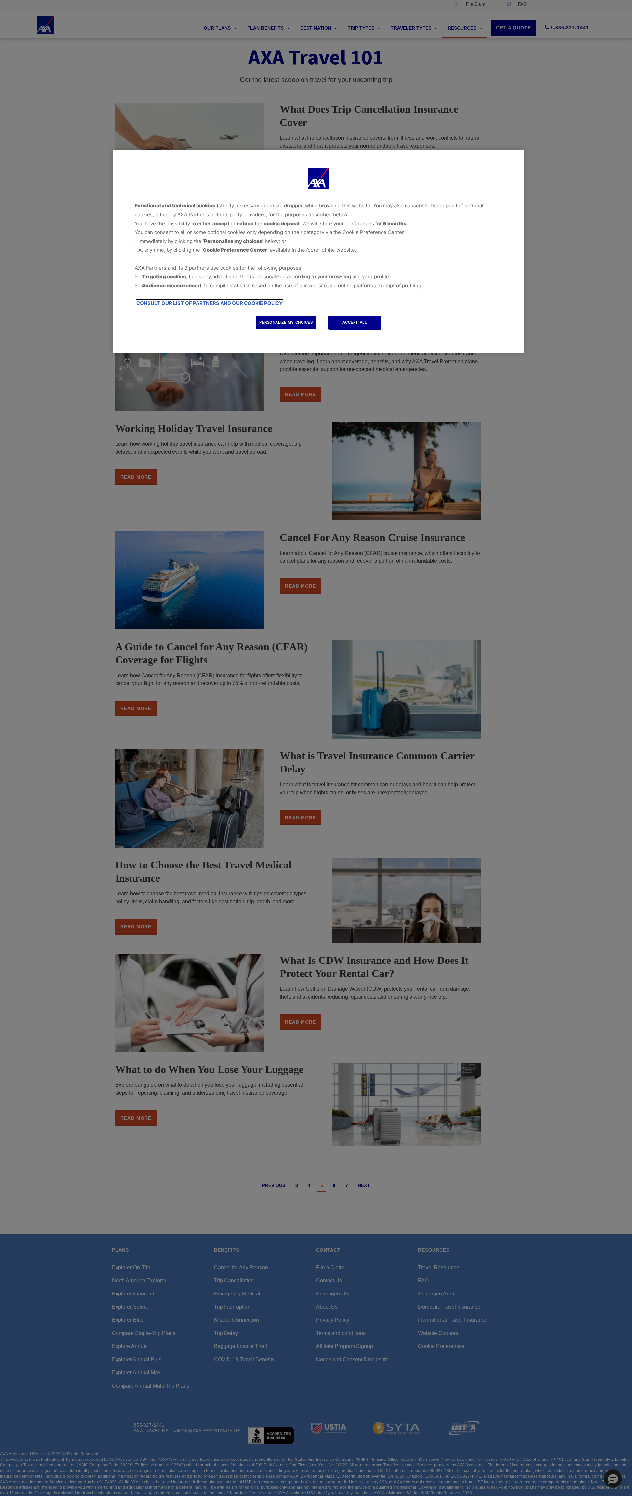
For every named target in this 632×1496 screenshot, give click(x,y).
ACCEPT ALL (354, 322)
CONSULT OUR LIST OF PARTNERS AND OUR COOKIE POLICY (209, 303)
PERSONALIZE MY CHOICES (286, 322)
